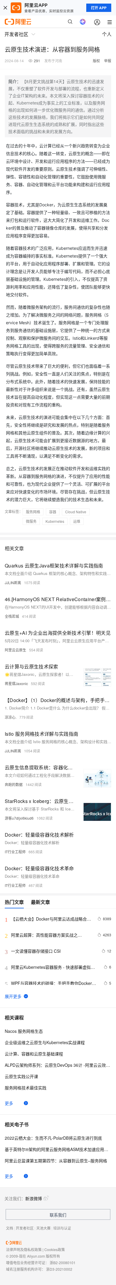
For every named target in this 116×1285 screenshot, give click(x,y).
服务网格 (33, 511)
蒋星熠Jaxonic (16, 683)
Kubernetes (55, 521)
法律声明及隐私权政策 (24, 1249)
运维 (76, 521)
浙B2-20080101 (63, 1262)
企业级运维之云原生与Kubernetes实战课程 (45, 1042)
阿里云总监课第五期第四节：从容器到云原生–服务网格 (56, 1161)
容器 (52, 511)
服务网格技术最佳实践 (25, 1088)
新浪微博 (33, 1198)
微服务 (31, 521)
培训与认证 (62, 1228)
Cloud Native (75, 511)
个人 (107, 34)
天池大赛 (43, 1228)
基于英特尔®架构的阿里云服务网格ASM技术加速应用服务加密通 (58, 1149)
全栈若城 (12, 616)
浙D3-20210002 (59, 1269)
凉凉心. (10, 717)
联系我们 (58, 1215)
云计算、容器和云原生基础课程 (34, 1054)
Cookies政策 (54, 1249)
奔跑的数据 (14, 784)
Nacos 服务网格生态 (24, 1031)
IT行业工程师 (15, 851)
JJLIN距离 (13, 582)
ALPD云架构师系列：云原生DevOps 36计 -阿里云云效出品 (58, 1065)
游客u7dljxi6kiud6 (19, 818)
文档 (9, 1228)
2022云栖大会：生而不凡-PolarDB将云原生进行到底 (53, 1138)
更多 (9, 1103)
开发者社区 (25, 1228)
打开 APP (98, 7)
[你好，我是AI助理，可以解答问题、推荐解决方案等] (82, 21)
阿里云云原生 (15, 649)
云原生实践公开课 (21, 1076)
